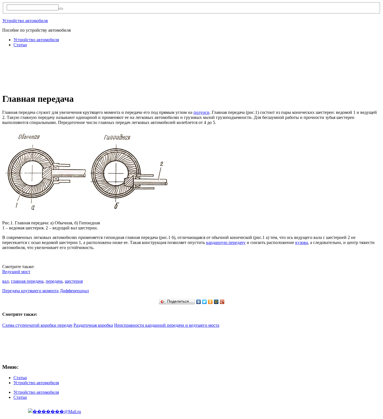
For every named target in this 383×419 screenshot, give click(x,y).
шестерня (74, 281)
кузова (301, 242)
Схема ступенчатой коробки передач (37, 325)
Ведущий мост (16, 271)
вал (5, 281)
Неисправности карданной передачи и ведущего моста (166, 325)
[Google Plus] (222, 301)
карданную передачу (226, 242)
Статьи (20, 44)
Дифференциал (74, 290)
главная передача (27, 281)
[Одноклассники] (210, 301)
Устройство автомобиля (25, 20)
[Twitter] (204, 301)
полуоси (201, 112)
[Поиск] (61, 9)
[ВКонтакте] (199, 301)
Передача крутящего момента (30, 290)
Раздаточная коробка (93, 325)
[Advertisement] (104, 64)
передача (54, 281)
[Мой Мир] (216, 301)
